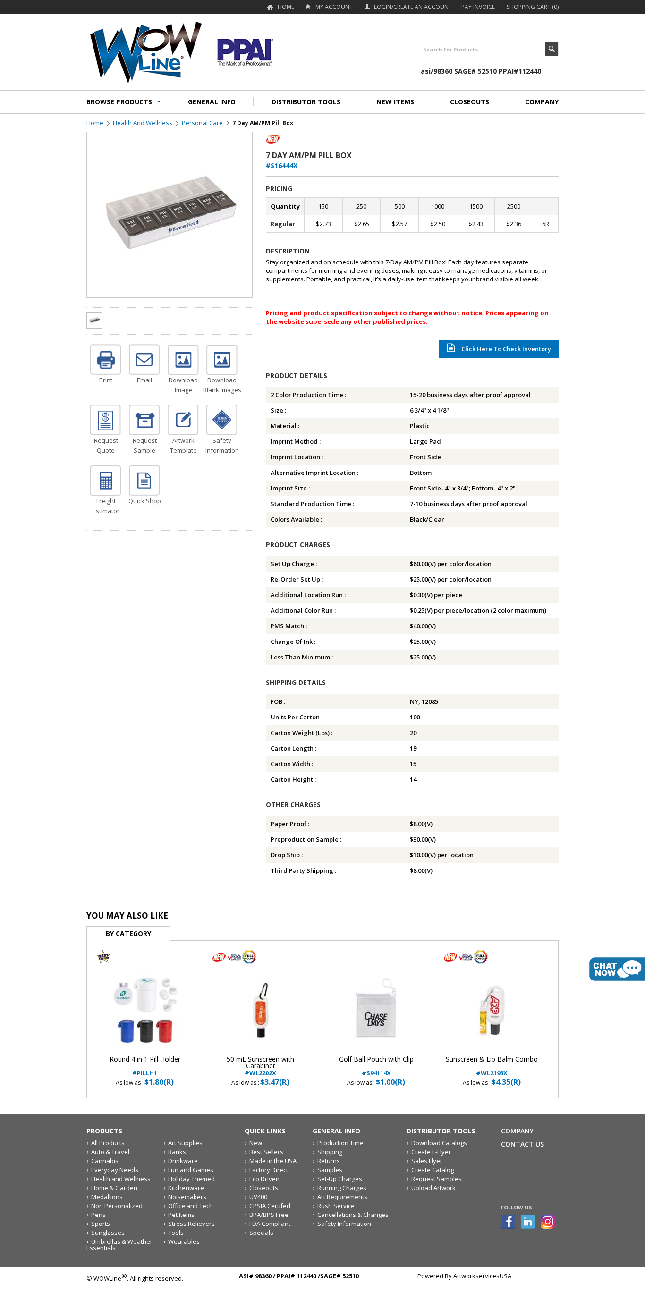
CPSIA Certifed (269, 1205)
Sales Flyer (426, 1161)
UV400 (258, 1196)
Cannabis (105, 1161)
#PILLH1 (145, 1066)
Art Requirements (342, 1196)
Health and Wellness (142, 122)
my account (334, 7)
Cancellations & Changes (353, 1214)
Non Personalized (117, 1205)
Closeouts (263, 1187)
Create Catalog (432, 1169)
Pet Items (181, 1214)
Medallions (107, 1196)
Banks (177, 1152)
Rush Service (336, 1205)
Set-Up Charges (339, 1178)
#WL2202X (260, 1066)
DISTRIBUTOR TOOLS (306, 101)
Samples (329, 1169)
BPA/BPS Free (269, 1214)
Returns (328, 1161)
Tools (176, 1232)
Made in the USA (273, 1161)
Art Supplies (185, 1143)
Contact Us (522, 1144)
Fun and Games (190, 1169)
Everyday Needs (114, 1169)
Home (286, 7)
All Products (108, 1143)
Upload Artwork (433, 1187)
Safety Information (344, 1223)
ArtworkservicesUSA (482, 1276)
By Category (128, 933)
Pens (98, 1214)
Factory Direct (268, 1169)
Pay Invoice (478, 7)
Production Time (340, 1143)
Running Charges (341, 1187)
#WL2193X (492, 1066)
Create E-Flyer (431, 1152)
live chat (617, 969)
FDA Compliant (269, 1223)
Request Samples (436, 1178)
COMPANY (542, 101)
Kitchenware (186, 1187)
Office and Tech (190, 1205)
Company (517, 1130)
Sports (100, 1223)
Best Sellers (266, 1152)
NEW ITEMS (395, 101)
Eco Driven (264, 1178)
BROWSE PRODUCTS (119, 101)
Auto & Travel (110, 1152)
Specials (261, 1232)
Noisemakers (187, 1196)
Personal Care (202, 122)
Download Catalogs (439, 1143)
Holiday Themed (191, 1178)
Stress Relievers (191, 1223)
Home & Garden (114, 1187)
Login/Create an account (413, 7)
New (255, 1143)
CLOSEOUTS (469, 101)
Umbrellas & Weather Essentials (119, 1244)
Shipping (329, 1152)
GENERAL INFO (212, 101)
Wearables (184, 1241)
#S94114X (376, 1066)
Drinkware (183, 1161)
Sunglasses (108, 1232)
